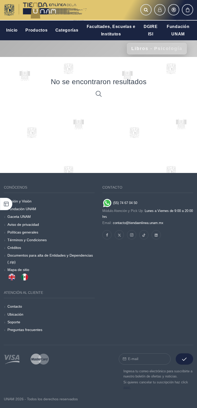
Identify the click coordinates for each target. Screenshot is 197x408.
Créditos (14, 248)
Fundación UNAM (21, 209)
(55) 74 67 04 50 (124, 203)
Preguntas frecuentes (24, 330)
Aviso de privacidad (23, 224)
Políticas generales (22, 232)
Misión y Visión (19, 201)
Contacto (14, 306)
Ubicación (15, 314)
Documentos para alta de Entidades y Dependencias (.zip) (50, 258)
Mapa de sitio (18, 270)
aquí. (127, 387)
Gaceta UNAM (19, 217)
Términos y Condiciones (27, 240)
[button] (146, 9)
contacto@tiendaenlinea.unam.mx (138, 223)
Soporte (13, 322)
